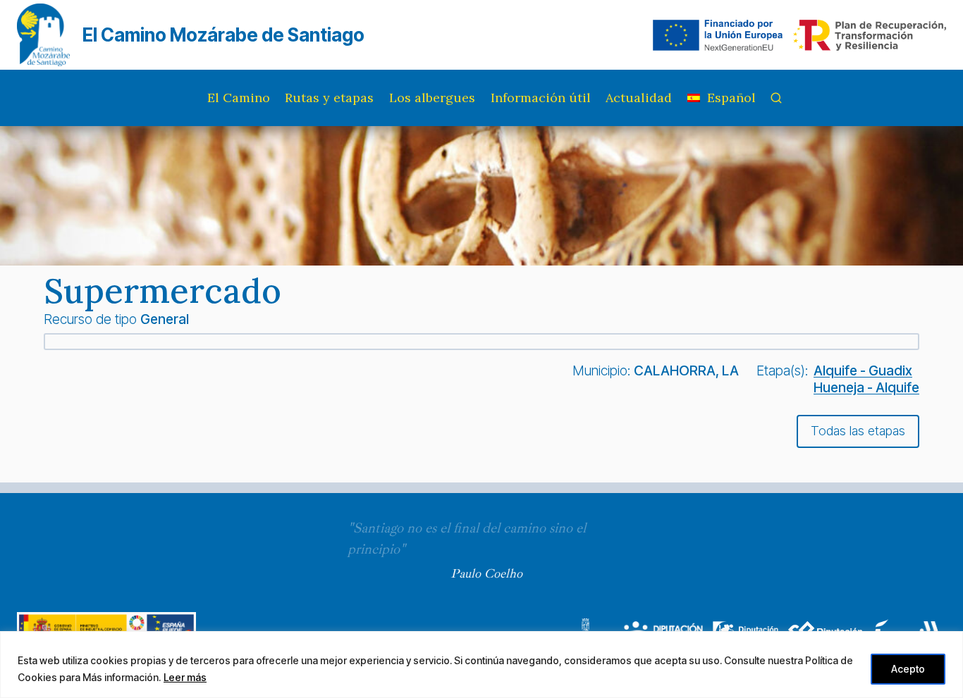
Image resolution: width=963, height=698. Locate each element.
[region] (481, 664)
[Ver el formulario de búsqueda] (776, 98)
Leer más (185, 677)
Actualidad (639, 97)
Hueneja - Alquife (866, 387)
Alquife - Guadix (863, 370)
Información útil (541, 97)
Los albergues (432, 97)
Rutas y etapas (329, 97)
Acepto (908, 669)
